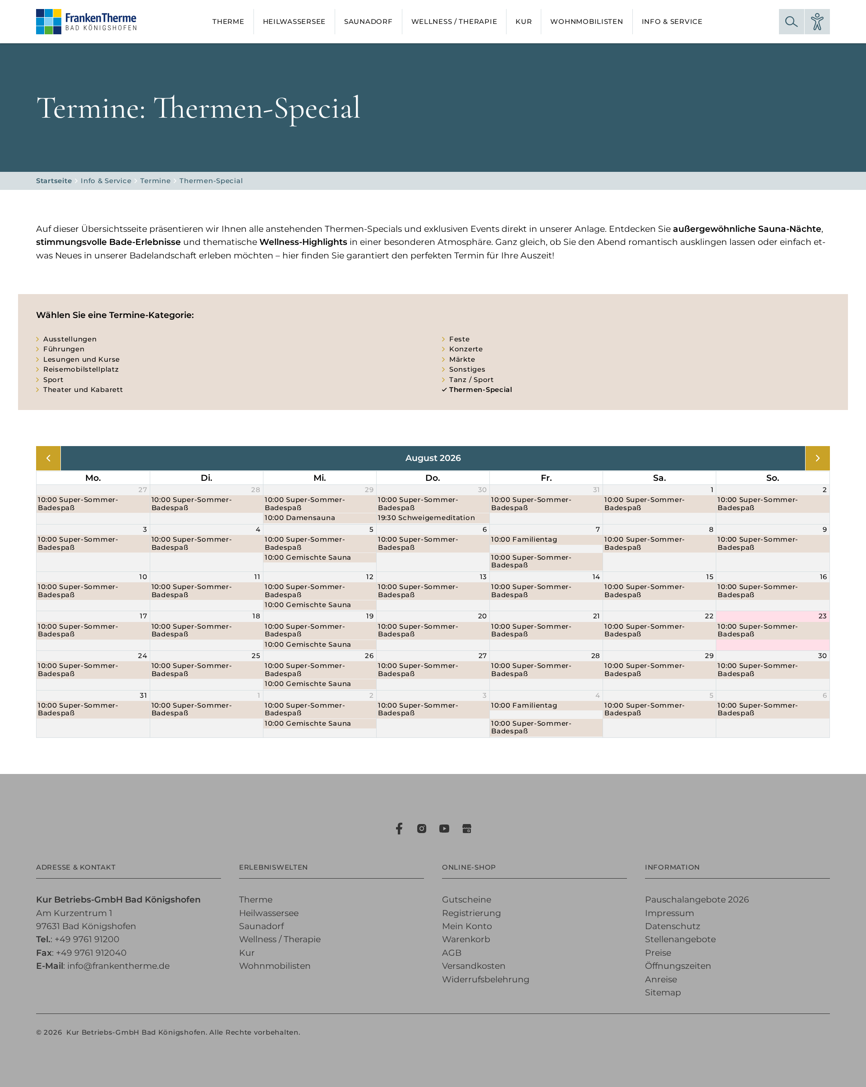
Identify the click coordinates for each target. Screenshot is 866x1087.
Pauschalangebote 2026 (697, 899)
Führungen (64, 349)
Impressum (669, 913)
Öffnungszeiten (678, 966)
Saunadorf (261, 926)
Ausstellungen (70, 339)
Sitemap (663, 992)
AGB (451, 953)
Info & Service (106, 181)
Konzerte (466, 349)
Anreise (661, 979)
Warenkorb (466, 939)
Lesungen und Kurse (81, 359)
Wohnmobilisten (275, 966)
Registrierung (471, 913)
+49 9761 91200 (87, 939)
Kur (247, 953)
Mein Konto (467, 926)
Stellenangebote (680, 939)
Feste (459, 339)
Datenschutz (672, 926)
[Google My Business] (467, 829)
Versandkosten (474, 966)
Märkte (462, 359)
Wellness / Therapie (280, 939)
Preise (658, 953)
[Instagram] (422, 829)
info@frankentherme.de (118, 966)
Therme (255, 899)
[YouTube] (444, 829)
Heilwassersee (269, 913)
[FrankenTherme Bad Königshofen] (86, 21)
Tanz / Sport (471, 380)
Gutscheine (466, 899)
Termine (155, 181)
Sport (53, 380)
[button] (791, 21)
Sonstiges (467, 369)
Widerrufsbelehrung (486, 979)
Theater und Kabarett (83, 390)
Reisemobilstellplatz (81, 369)
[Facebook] (399, 829)
